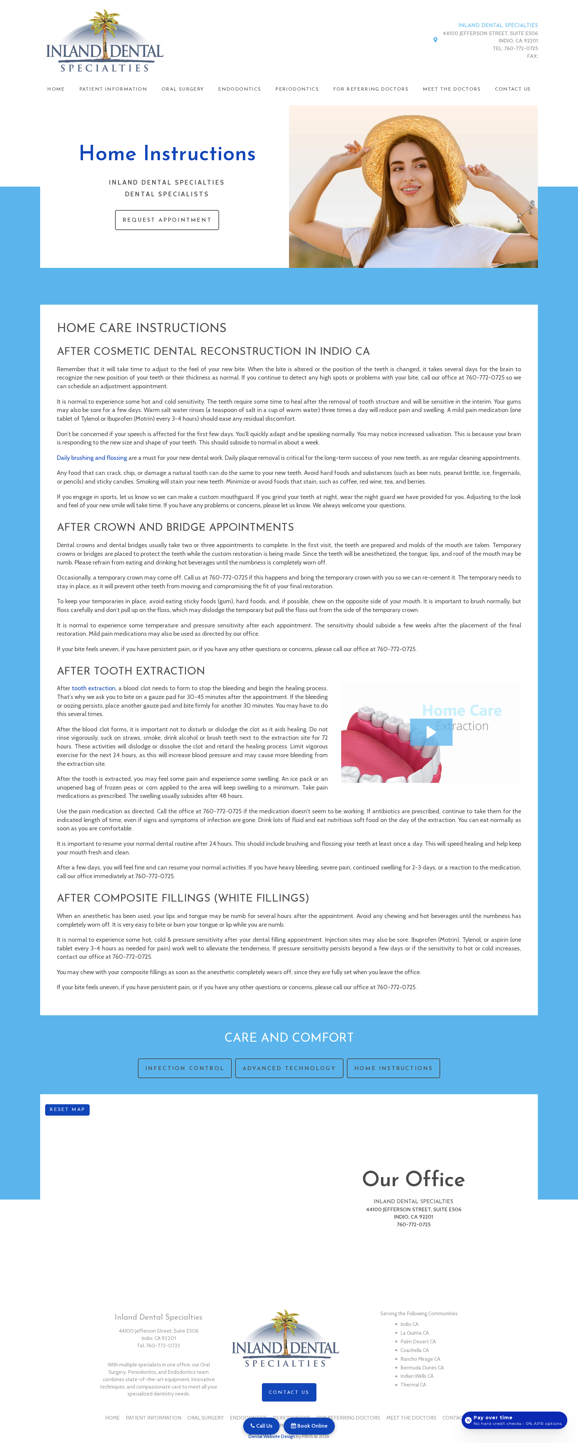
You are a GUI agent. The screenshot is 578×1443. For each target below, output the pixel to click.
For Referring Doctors (370, 89)
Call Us (263, 1426)
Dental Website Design (272, 1436)
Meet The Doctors (452, 89)
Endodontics (239, 89)
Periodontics (297, 89)
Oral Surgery (183, 89)
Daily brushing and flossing (92, 457)
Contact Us (513, 89)
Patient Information (113, 89)
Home (56, 89)
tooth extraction (93, 688)
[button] (431, 732)
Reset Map (67, 1109)
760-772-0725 (521, 48)
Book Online (311, 1426)
